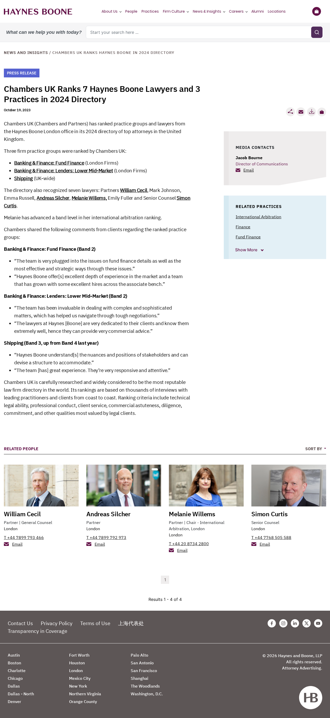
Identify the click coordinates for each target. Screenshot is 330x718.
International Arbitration (258, 216)
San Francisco (144, 670)
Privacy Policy (56, 623)
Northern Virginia (85, 693)
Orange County (83, 701)
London (11, 528)
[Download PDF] (311, 111)
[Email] (301, 111)
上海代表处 (131, 623)
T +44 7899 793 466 (24, 537)
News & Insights (207, 11)
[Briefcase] (316, 11)
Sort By (314, 448)
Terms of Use (95, 623)
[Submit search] (317, 32)
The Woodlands (145, 686)
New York (78, 686)
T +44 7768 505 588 (271, 537)
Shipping (23, 178)
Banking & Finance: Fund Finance (49, 163)
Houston (77, 662)
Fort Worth (79, 655)
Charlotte (17, 670)
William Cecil (133, 190)
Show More (246, 249)
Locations (277, 11)
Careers (236, 11)
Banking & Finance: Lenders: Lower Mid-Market (63, 170)
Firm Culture (174, 11)
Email (248, 170)
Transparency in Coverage (37, 630)
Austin (14, 655)
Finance (243, 226)
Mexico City (79, 678)
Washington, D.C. (147, 693)
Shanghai (139, 678)
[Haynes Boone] (38, 11)
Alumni (257, 11)
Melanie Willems (192, 514)
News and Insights (26, 52)
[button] (321, 112)
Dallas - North (21, 693)
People (131, 11)
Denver (14, 701)
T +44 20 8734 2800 (189, 543)
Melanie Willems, (89, 198)
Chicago (15, 678)
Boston (14, 662)
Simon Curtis (269, 514)
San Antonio (142, 662)
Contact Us (20, 623)
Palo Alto (139, 655)
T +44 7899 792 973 (106, 537)
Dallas (14, 686)
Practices (150, 11)
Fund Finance (248, 236)
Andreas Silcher (53, 198)
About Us (110, 11)
